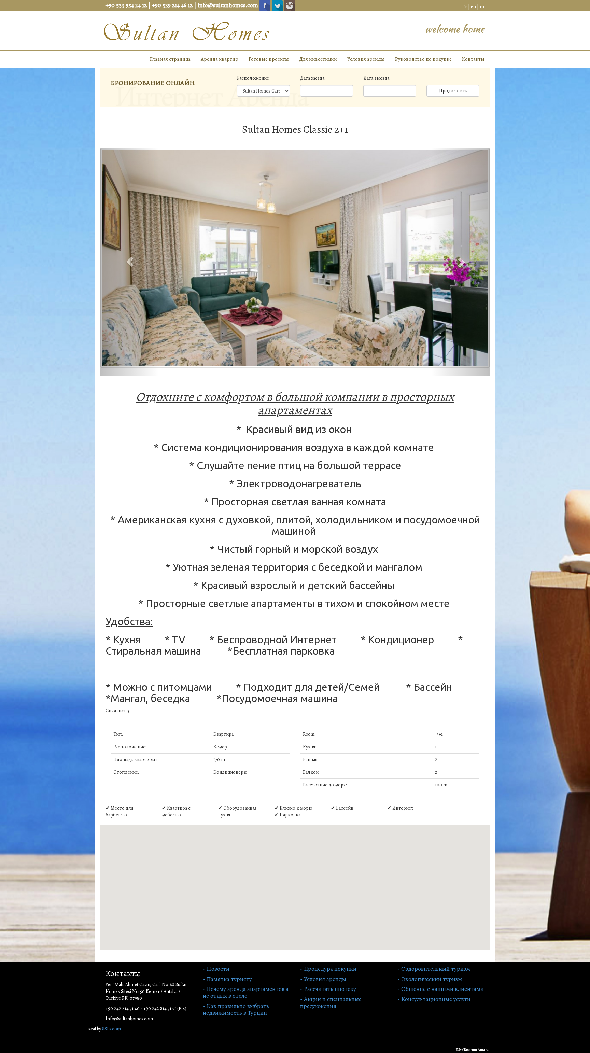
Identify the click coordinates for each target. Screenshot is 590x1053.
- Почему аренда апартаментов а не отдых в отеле (246, 992)
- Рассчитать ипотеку (328, 989)
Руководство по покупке (423, 59)
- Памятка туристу (227, 979)
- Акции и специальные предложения (331, 1002)
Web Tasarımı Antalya (473, 1049)
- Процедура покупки (328, 969)
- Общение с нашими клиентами (440, 989)
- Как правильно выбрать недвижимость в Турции (236, 1009)
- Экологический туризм (429, 979)
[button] (129, 262)
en (473, 6)
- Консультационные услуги (433, 999)
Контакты (473, 59)
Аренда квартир (219, 59)
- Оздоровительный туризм (433, 969)
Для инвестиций (318, 59)
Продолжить (453, 90)
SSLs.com (111, 1029)
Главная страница (170, 59)
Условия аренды (366, 59)
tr (465, 6)
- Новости (216, 969)
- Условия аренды (323, 979)
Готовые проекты (269, 59)
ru (482, 6)
